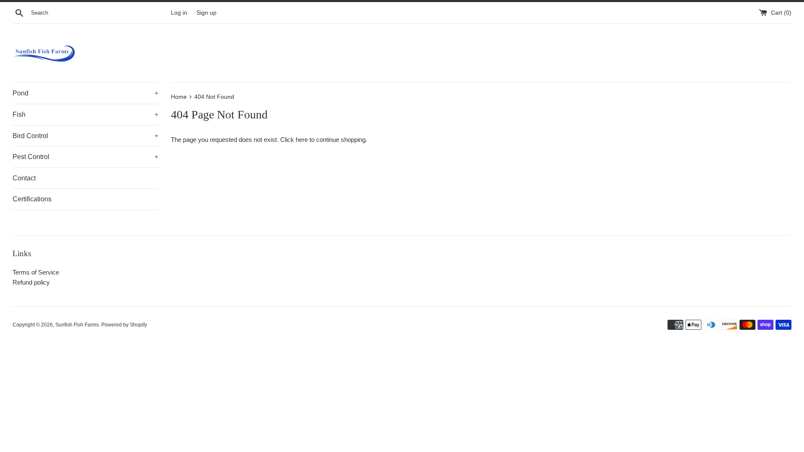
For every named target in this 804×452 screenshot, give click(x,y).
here (302, 139)
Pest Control (85, 156)
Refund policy (31, 282)
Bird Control (85, 135)
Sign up (206, 13)
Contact (24, 178)
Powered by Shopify (124, 325)
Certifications (32, 199)
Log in (179, 13)
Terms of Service (36, 272)
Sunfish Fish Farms (77, 325)
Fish (85, 114)
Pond (85, 93)
